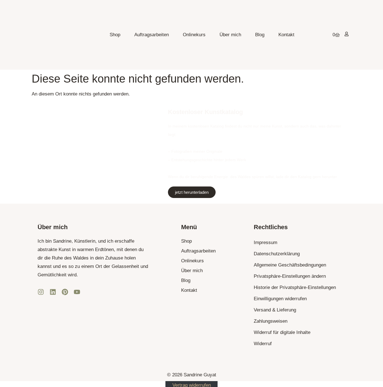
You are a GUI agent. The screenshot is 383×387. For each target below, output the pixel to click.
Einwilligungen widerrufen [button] (280, 298)
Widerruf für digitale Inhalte (282, 332)
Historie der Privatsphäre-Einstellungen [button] (295, 287)
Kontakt (286, 34)
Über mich (230, 34)
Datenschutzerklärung (277, 253)
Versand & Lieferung (275, 310)
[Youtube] (77, 292)
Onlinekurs (194, 34)
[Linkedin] (53, 292)
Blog (259, 34)
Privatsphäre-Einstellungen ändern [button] (290, 276)
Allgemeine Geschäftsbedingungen (290, 265)
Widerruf (263, 343)
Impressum (265, 242)
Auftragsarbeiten (151, 34)
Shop (115, 34)
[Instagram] (41, 292)
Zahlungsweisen (270, 321)
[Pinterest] (65, 292)
